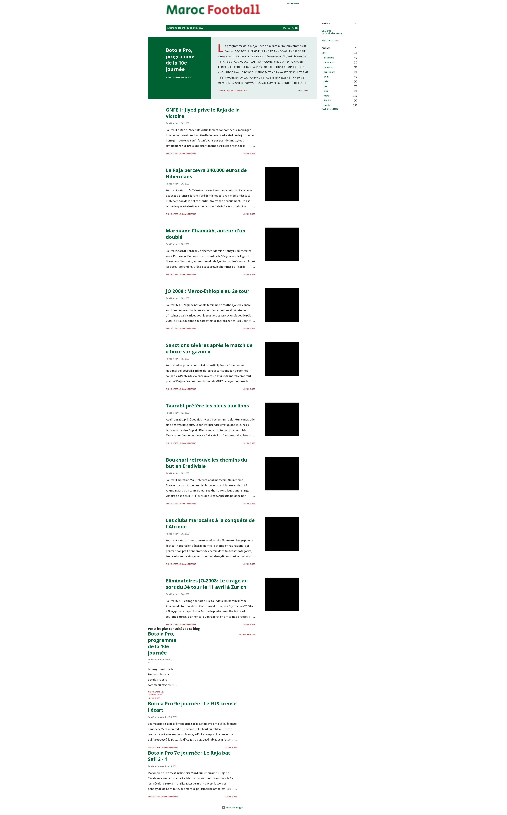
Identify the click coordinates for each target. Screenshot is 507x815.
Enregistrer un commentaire (233, 90)
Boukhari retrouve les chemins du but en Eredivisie (206, 463)
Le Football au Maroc (332, 33)
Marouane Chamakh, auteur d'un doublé (205, 233)
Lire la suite (304, 90)
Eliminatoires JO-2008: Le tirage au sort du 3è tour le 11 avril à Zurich (207, 583)
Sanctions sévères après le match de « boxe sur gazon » (209, 348)
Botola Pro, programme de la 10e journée (180, 59)
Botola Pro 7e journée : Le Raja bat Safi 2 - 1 (189, 756)
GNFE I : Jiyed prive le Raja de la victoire (203, 113)
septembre (329, 72)
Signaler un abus (330, 40)
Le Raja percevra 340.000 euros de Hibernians (206, 173)
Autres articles (247, 634)
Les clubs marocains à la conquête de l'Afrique (210, 523)
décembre (329, 57)
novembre (329, 62)
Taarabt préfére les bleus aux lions (207, 405)
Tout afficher (290, 27)
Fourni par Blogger (234, 807)
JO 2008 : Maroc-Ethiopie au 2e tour (207, 291)
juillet (326, 81)
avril (326, 91)
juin (325, 86)
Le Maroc (326, 30)
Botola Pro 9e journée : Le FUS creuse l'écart (192, 706)
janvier (327, 105)
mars (326, 95)
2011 (324, 53)
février (327, 100)
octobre (328, 67)
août (326, 76)
